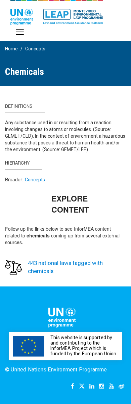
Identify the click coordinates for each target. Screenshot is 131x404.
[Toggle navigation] (19, 32)
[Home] (56, 12)
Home (11, 48)
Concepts (35, 48)
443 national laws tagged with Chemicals (65, 267)
